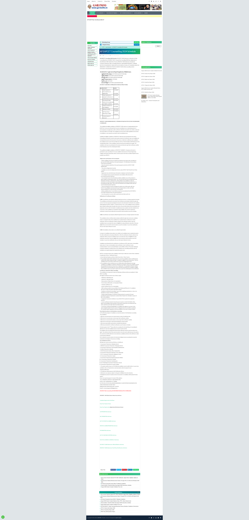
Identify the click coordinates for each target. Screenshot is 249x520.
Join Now (136, 42)
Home (88, 1)
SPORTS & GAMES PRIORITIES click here (108, 425)
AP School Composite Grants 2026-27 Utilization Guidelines (113, 483)
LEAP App (89, 45)
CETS (103, 47)
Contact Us (100, 1)
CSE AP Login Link (91, 50)
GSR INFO (99, 517)
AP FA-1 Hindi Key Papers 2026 (147, 92)
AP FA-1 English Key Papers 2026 (148, 76)
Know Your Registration (105, 407)
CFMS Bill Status (91, 61)
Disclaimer (114, 1)
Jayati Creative (118, 517)
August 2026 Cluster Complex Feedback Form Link (111, 486)
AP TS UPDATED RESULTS (125, 12)
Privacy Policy (107, 1)
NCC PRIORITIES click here (105, 416)
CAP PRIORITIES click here (105, 411)
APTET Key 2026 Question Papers (108, 511)
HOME (92, 12)
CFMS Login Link (91, 65)
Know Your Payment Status (105, 403)
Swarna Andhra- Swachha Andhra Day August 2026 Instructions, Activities (116, 485)
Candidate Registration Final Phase (107, 400)
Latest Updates (108, 47)
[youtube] (154, 1)
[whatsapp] (158, 1)
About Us (94, 1)
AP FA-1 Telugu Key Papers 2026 (148, 85)
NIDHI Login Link (91, 63)
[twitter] (156, 1)
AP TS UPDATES (99, 12)
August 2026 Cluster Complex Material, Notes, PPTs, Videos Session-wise (116, 500)
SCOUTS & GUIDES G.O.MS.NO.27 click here (109, 439)
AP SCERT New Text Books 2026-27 (95, 19)
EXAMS (146, 12)
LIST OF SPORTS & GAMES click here (108, 421)
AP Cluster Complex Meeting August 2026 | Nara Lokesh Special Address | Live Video (155, 96)
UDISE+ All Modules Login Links (91, 48)
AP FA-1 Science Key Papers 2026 (108, 508)
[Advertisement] (124, 31)
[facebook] (149, 1)
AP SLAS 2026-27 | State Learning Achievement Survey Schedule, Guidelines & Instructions (119, 506)
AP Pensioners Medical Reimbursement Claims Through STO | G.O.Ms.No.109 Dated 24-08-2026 (120, 481)
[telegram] (151, 1)
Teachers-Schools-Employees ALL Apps (92, 52)
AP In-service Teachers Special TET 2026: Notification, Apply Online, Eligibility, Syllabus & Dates (119, 478)
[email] (158, 518)
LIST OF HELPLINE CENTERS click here (108, 435)
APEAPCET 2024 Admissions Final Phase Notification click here (113, 447)
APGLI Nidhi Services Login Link (92, 55)
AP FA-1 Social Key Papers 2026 (107, 509)
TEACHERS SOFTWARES (111, 12)
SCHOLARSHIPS (137, 12)
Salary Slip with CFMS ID (92, 57)
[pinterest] (160, 1)
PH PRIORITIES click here (105, 430)
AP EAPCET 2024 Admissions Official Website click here (112, 444)
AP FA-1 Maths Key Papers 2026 (148, 79)
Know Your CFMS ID (91, 59)
